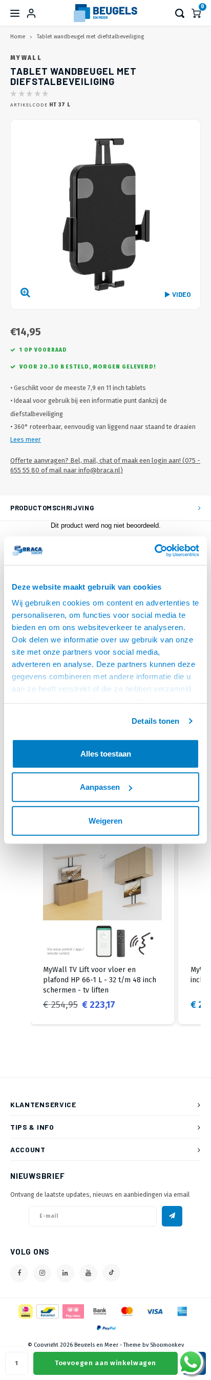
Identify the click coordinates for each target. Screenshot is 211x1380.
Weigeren (105, 820)
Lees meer (25, 439)
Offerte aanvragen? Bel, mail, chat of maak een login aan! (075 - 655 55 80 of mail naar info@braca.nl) (105, 465)
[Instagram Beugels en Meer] (42, 1273)
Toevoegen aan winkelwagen (105, 1363)
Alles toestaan (105, 753)
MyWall (26, 57)
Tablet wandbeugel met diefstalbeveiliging (90, 36)
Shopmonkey (167, 1345)
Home (17, 36)
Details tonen (155, 721)
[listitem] (102, 926)
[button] (20, 926)
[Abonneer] (172, 1216)
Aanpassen (100, 787)
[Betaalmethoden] (25, 1310)
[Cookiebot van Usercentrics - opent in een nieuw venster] (154, 550)
